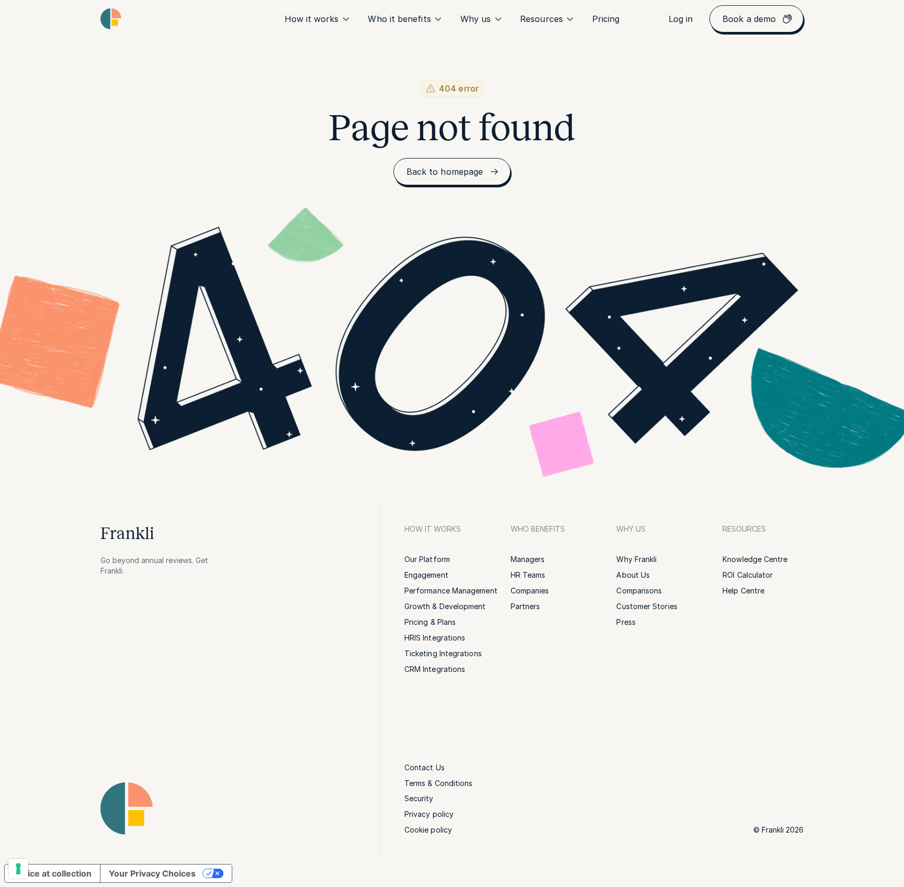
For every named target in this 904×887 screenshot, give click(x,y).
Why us (475, 19)
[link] (606, 19)
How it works (312, 19)
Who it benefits (399, 19)
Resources (541, 19)
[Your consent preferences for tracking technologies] (18, 869)
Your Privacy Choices (152, 873)
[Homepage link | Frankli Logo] (110, 18)
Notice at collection (52, 873)
